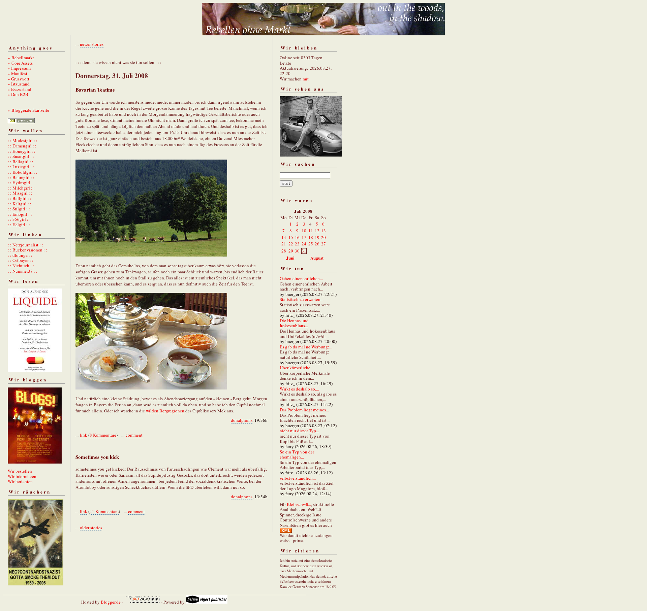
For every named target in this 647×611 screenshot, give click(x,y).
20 (323, 237)
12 (317, 231)
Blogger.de (111, 602)
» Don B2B (18, 94)
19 (317, 237)
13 (323, 231)
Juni (290, 257)
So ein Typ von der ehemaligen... (297, 454)
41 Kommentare (104, 511)
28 (283, 251)
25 (310, 244)
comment (134, 435)
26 (317, 244)
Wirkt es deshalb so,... (299, 389)
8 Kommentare (103, 435)
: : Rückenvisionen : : (27, 250)
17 (304, 237)
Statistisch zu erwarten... (302, 299)
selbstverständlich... (298, 478)
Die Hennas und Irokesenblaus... (294, 323)
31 (304, 251)
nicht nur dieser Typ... (299, 431)
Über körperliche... (296, 368)
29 (290, 251)
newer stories (91, 44)
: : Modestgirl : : (22, 140)
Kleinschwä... (299, 504)
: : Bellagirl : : (20, 162)
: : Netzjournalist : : (25, 245)
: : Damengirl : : (22, 146)
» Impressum (19, 68)
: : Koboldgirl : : (22, 172)
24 (304, 244)
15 (290, 237)
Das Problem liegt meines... (304, 410)
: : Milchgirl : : (21, 188)
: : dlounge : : (20, 255)
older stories (91, 527)
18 (310, 237)
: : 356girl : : (19, 219)
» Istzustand (19, 84)
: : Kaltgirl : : (19, 204)
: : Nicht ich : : (21, 266)
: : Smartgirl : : (21, 156)
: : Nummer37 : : (22, 271)
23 (297, 244)
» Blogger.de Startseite (28, 110)
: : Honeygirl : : (21, 151)
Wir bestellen (20, 471)
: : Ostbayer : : (20, 260)
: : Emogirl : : (20, 214)
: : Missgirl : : (20, 193)
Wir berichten (20, 481)
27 (323, 244)
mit (306, 79)
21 (283, 244)
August (317, 257)
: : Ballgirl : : (19, 198)
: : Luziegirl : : (21, 167)
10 (304, 231)
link (83, 435)
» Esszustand (19, 89)
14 (283, 237)
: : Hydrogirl (19, 182)
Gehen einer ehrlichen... (301, 278)
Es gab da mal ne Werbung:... (306, 347)
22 (290, 244)
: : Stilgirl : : (19, 209)
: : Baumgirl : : (21, 177)
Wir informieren (22, 476)
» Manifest (17, 73)
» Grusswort (18, 79)
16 (297, 237)
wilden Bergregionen (165, 411)
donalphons (241, 420)
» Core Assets (20, 63)
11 (310, 231)
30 (297, 251)
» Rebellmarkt (21, 58)
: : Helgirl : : (19, 225)
